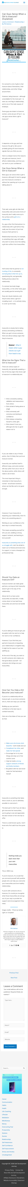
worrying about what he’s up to (12, 274)
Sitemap (14, 1183)
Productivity (6, 1130)
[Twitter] (10, 945)
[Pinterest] (16, 945)
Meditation (5, 1117)
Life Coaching (6, 1111)
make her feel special (13, 751)
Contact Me (19, 1170)
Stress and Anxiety (8, 1152)
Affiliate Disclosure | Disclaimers (14, 1178)
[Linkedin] (12, 945)
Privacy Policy (9, 1170)
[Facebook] (14, 945)
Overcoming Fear (7, 1127)
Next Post (14, 977)
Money (4, 1124)
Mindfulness (6, 1121)
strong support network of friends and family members (15, 763)
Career (4, 1099)
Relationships (19, 22)
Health (4, 1108)
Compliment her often (13, 748)
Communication (7, 1102)
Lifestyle (5, 1114)
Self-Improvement (8, 1148)
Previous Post (14, 973)
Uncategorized (7, 1155)
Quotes (4, 1136)
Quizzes (4, 1133)
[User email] (18, 945)
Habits (4, 1105)
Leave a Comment (8, 22)
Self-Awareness (7, 1142)
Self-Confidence (7, 1145)
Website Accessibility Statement (14, 1180)
